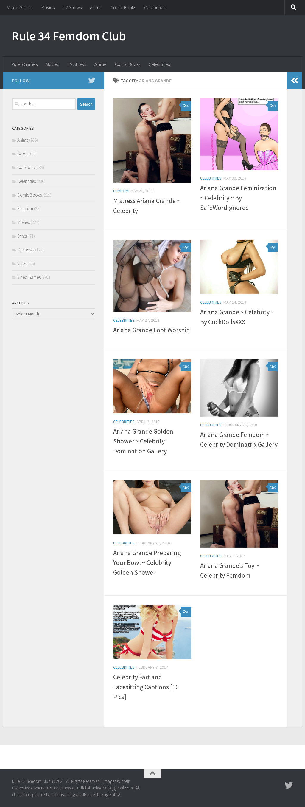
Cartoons (26, 167)
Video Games (20, 7)
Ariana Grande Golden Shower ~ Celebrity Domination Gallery (143, 441)
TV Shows (72, 7)
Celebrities (154, 7)
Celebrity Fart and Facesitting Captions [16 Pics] (146, 687)
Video (22, 263)
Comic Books (123, 7)
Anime (96, 7)
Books (23, 154)
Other (22, 236)
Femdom (121, 191)
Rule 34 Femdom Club (69, 36)
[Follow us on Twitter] (91, 80)
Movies (48, 7)
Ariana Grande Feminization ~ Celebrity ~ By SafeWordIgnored (238, 198)
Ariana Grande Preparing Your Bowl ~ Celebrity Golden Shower (147, 562)
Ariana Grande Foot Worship (151, 330)
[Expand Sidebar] (294, 80)
